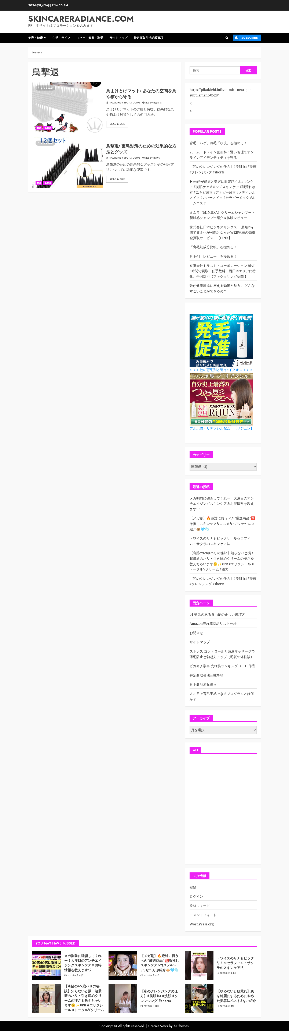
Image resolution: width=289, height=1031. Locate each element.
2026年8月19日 (151, 1006)
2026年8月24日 (228, 973)
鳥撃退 (48, 128)
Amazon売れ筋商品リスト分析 (213, 623)
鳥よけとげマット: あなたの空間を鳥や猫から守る (141, 94)
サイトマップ (118, 38)
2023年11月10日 (153, 102)
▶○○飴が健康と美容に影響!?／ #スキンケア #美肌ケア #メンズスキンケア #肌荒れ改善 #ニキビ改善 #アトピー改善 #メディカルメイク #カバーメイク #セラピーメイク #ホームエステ (222, 192)
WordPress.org (202, 924)
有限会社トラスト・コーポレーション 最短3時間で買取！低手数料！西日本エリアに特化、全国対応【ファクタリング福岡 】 (223, 271)
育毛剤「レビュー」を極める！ (213, 256)
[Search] (227, 38)
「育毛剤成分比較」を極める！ (213, 247)
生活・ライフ (61, 38)
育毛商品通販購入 (203, 684)
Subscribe (249, 38)
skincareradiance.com (81, 19)
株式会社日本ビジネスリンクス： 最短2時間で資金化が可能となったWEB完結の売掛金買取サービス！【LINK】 (222, 232)
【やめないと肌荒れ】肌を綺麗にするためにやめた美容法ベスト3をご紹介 (236, 996)
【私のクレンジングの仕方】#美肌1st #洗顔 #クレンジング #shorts (223, 581)
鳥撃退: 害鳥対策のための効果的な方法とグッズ (141, 149)
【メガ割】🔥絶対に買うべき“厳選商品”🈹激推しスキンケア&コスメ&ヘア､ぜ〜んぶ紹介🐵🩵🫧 (222, 523)
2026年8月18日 (227, 1006)
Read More (117, 124)
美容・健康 (35, 38)
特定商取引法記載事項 (148, 38)
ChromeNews (158, 1026)
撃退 (39, 128)
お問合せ (196, 633)
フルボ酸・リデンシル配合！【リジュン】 (222, 428)
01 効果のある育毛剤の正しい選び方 (217, 614)
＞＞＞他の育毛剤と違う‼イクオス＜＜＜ (221, 369)
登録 (193, 887)
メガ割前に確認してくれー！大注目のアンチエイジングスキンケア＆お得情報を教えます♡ (222, 503)
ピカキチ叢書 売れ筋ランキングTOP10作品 (222, 666)
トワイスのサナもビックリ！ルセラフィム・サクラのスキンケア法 (235, 963)
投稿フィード (200, 905)
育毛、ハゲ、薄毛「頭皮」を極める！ (218, 143)
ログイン (196, 896)
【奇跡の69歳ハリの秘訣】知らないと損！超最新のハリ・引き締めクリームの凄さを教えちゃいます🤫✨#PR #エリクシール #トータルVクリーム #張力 (84, 1000)
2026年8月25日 (75, 975)
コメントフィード (203, 914)
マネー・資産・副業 (90, 38)
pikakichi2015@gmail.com (124, 102)
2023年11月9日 (153, 157)
